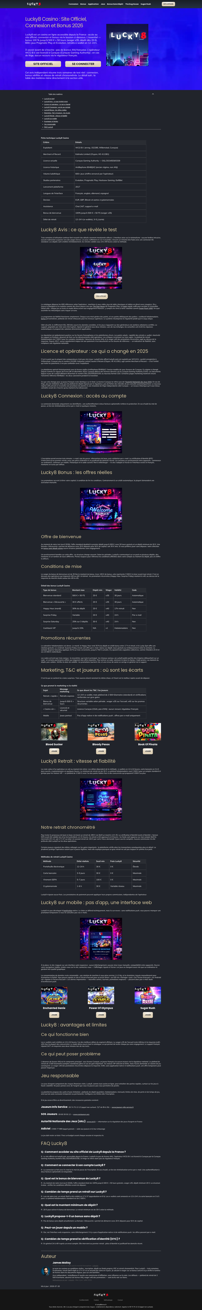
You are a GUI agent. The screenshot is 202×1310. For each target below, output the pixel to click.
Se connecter (83, 64)
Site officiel (43, 64)
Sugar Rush (146, 4)
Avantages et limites (51, 121)
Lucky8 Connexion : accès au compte (57, 107)
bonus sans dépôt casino (53, 548)
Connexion (73, 4)
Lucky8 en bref (49, 99)
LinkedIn (95, 1266)
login (125, 306)
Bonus (83, 4)
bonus (43, 319)
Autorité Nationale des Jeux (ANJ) (139, 382)
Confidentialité (84, 1300)
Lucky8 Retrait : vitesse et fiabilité (55, 116)
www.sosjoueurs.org (81, 1114)
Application (93, 4)
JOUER (54, 751)
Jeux (103, 4)
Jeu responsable (50, 124)
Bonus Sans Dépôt (115, 4)
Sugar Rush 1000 (146, 308)
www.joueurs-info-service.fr (123, 1107)
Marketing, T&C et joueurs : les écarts (57, 113)
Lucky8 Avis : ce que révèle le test (56, 101)
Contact (120, 1300)
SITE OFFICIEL (168, 4)
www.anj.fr (91, 1122)
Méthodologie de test (60, 1280)
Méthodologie (108, 1300)
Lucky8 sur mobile (50, 118)
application (67, 910)
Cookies (96, 1300)
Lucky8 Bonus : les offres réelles (55, 110)
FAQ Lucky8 (48, 127)
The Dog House (132, 4)
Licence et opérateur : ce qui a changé (57, 104)
